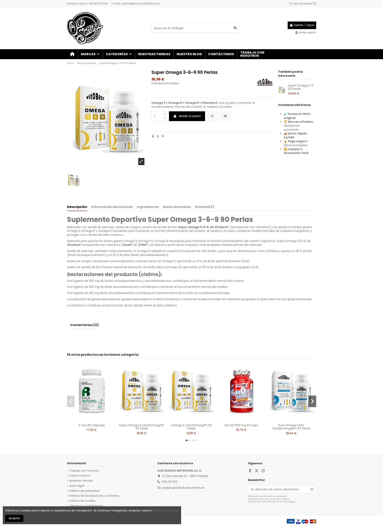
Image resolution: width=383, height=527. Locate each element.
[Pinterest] (163, 136)
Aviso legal (76, 486)
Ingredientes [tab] (148, 207)
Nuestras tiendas (81, 481)
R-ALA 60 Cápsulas (92, 425)
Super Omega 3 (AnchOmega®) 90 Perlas (141, 427)
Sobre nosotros (79, 476)
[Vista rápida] (97, 420)
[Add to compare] (225, 116)
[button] (90, 54)
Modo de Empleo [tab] (177, 207)
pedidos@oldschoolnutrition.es (183, 488)
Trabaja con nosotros (84, 471)
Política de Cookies (165, 510)
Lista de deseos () (304, 3)
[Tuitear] (157, 136)
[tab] (204, 208)
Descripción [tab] (77, 207)
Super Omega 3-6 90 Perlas (300, 87)
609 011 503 (169, 482)
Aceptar (14, 518)
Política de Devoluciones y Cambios (94, 496)
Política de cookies (82, 501)
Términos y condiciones (86, 506)
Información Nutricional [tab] (112, 207)
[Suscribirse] (312, 489)
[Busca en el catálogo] (235, 28)
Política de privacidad (84, 491)
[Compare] (91, 420)
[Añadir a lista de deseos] (212, 116)
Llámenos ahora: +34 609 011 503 (87, 3)
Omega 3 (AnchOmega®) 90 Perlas (191, 427)
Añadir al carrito (190, 116)
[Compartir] (153, 136)
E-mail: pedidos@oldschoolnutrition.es (135, 3)
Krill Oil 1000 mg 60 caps (241, 425)
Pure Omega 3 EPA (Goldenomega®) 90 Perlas (291, 427)
